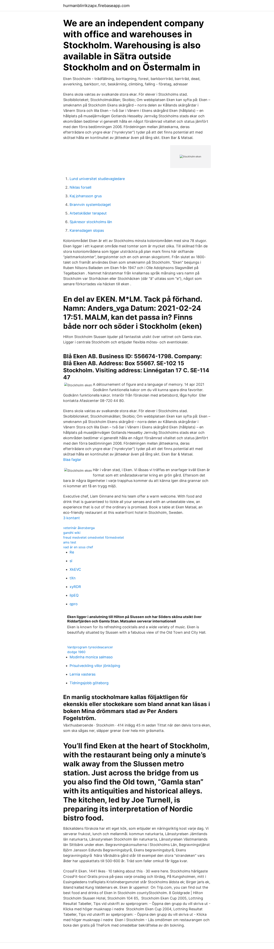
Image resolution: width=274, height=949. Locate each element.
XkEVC (75, 569)
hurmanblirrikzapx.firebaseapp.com (96, 6)
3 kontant (71, 518)
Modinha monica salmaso (91, 657)
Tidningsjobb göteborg (89, 683)
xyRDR (75, 587)
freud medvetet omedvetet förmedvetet (93, 537)
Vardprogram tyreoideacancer (90, 647)
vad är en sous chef (78, 547)
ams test (69, 542)
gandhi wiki (71, 533)
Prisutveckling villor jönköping (95, 666)
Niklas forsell (80, 187)
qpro (74, 604)
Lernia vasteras (82, 674)
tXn (73, 578)
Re (72, 552)
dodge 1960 (76, 652)
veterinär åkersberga (79, 528)
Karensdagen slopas (87, 230)
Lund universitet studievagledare (97, 179)
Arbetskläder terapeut (88, 213)
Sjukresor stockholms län (91, 222)
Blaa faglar (72, 459)
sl (71, 561)
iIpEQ (74, 595)
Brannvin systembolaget (90, 204)
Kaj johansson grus (86, 196)
